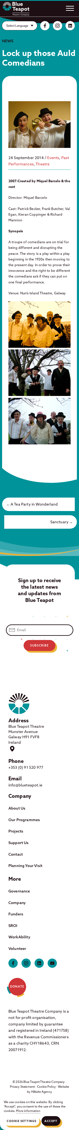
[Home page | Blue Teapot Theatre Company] (16, 9)
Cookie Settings (21, 1121)
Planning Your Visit (25, 865)
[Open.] (70, 8)
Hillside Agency (41, 1092)
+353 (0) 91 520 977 (25, 767)
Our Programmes (24, 819)
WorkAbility (19, 937)
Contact (15, 854)
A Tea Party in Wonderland (34, 504)
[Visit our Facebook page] (45, 25)
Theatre (42, 164)
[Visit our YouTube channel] (52, 963)
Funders (15, 914)
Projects (15, 831)
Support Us (18, 842)
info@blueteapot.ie (25, 785)
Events (53, 157)
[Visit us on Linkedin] (70, 25)
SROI (12, 925)
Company (17, 902)
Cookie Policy (46, 1087)
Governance (19, 891)
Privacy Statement (22, 1087)
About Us (16, 808)
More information (28, 1111)
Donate (17, 986)
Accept (51, 1121)
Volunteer (17, 948)
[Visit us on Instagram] (57, 25)
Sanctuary (59, 521)
